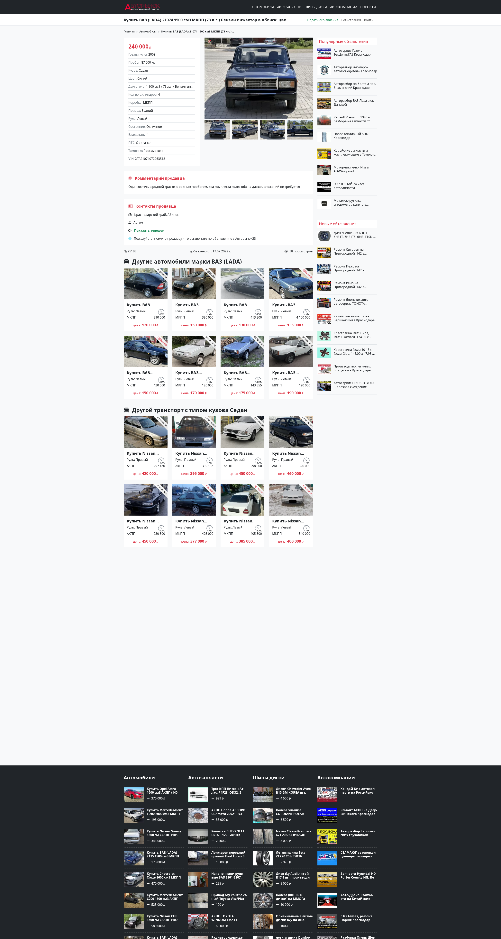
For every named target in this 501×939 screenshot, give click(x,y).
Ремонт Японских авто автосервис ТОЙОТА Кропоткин (351, 301)
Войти (368, 20)
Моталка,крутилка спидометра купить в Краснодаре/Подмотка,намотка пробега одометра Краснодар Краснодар (355, 202)
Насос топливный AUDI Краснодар (351, 136)
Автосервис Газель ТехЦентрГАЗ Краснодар (352, 52)
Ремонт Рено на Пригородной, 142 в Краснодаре (349, 285)
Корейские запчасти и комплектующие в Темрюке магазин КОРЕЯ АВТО (355, 152)
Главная (129, 31)
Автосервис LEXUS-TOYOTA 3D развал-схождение (354, 385)
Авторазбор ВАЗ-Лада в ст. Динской (354, 102)
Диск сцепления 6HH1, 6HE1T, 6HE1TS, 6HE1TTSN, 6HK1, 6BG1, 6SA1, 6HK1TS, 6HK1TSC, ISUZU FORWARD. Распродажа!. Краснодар (354, 235)
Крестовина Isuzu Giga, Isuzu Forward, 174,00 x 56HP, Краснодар (351, 335)
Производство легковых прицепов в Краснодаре (352, 368)
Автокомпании (343, 7)
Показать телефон (149, 230)
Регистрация (351, 20)
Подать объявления (322, 20)
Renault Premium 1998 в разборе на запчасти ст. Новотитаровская (352, 119)
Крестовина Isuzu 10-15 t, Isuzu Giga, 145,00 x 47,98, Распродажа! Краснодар (353, 351)
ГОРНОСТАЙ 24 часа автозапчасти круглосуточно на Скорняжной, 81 (349, 186)
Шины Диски (316, 7)
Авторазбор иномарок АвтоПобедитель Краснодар (355, 69)
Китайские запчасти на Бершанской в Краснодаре (354, 318)
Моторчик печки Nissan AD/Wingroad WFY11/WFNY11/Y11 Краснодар (352, 169)
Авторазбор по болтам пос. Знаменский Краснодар (355, 86)
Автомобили (262, 7)
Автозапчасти (289, 7)
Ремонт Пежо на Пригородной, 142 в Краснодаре (349, 268)
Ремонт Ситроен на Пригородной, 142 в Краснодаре (349, 251)
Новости (368, 7)
